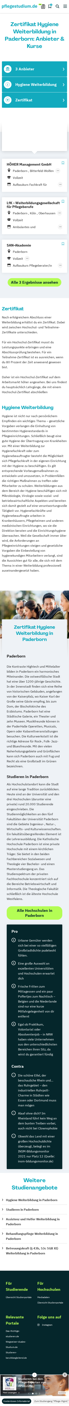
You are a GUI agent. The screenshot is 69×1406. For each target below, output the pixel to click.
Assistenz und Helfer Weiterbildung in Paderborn (33, 1221)
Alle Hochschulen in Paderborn (34, 913)
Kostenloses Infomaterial (16, 1401)
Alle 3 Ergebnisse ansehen (34, 282)
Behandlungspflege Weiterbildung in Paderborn (32, 1236)
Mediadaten (43, 1297)
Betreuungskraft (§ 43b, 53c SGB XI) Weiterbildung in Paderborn (32, 1250)
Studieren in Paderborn (22, 1209)
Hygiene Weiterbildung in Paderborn (31, 1200)
